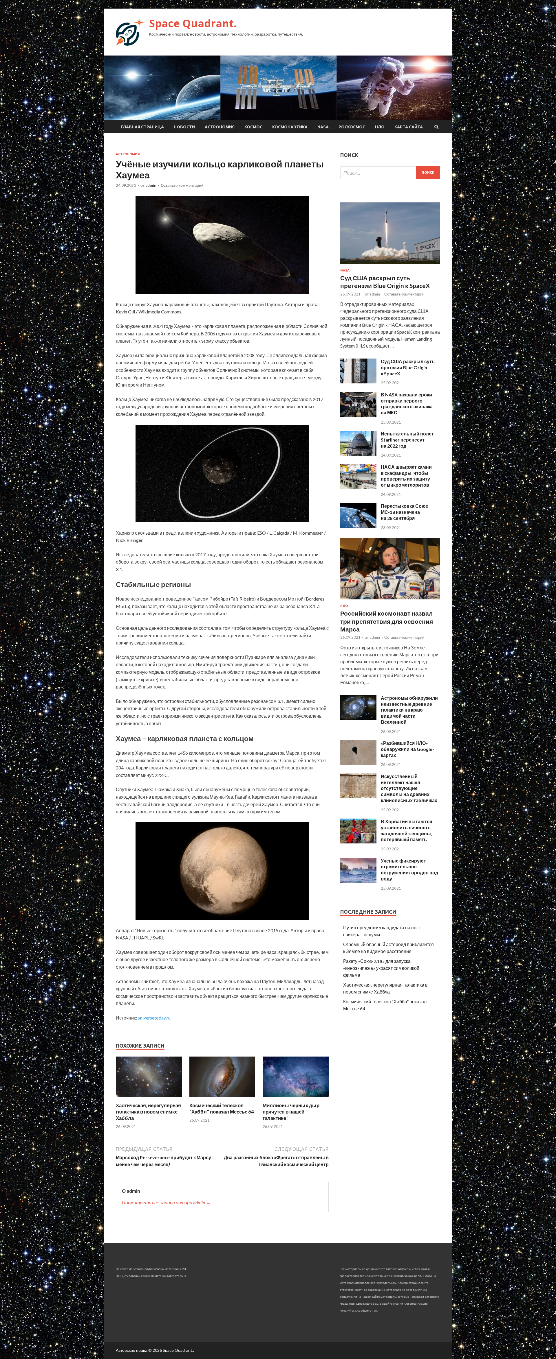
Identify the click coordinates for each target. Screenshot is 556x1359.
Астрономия (220, 127)
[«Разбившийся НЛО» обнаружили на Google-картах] (358, 763)
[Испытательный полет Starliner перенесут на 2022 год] (358, 454)
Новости (184, 127)
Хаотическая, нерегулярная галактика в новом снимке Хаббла (148, 1111)
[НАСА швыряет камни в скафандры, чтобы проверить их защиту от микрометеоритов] (358, 487)
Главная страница (142, 127)
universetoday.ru (154, 1017)
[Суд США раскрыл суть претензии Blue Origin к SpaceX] (390, 265)
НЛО (380, 127)
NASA (323, 127)
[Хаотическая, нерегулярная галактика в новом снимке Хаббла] (149, 1098)
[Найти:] (390, 172)
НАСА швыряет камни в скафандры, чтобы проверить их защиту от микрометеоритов (406, 476)
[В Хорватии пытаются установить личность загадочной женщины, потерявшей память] (358, 841)
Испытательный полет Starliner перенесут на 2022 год (407, 439)
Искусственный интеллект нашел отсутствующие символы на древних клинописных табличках (409, 788)
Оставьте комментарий (182, 185)
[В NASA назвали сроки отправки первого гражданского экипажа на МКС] (358, 415)
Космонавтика (290, 127)
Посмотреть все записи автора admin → (166, 1202)
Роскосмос (352, 127)
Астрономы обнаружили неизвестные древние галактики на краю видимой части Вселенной (409, 710)
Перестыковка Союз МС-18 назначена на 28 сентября (404, 512)
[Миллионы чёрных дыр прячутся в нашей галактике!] (296, 1098)
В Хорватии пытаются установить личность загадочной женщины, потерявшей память (406, 830)
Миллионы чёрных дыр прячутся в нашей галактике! (291, 1111)
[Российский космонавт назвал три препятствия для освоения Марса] (390, 600)
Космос (253, 127)
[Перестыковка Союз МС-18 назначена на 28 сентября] (358, 526)
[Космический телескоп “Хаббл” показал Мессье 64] (222, 1098)
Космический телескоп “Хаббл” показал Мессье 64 (221, 1108)
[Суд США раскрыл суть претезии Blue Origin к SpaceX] (358, 381)
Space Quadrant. (193, 23)
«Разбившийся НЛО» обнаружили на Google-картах (407, 749)
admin (150, 185)
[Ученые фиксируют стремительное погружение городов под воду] (358, 881)
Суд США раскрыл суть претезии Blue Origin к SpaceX (408, 367)
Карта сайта (408, 127)
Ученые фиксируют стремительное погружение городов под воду (409, 869)
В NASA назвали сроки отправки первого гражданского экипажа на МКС (407, 403)
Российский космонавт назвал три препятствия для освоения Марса (386, 621)
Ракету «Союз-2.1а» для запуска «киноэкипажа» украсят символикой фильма (381, 968)
